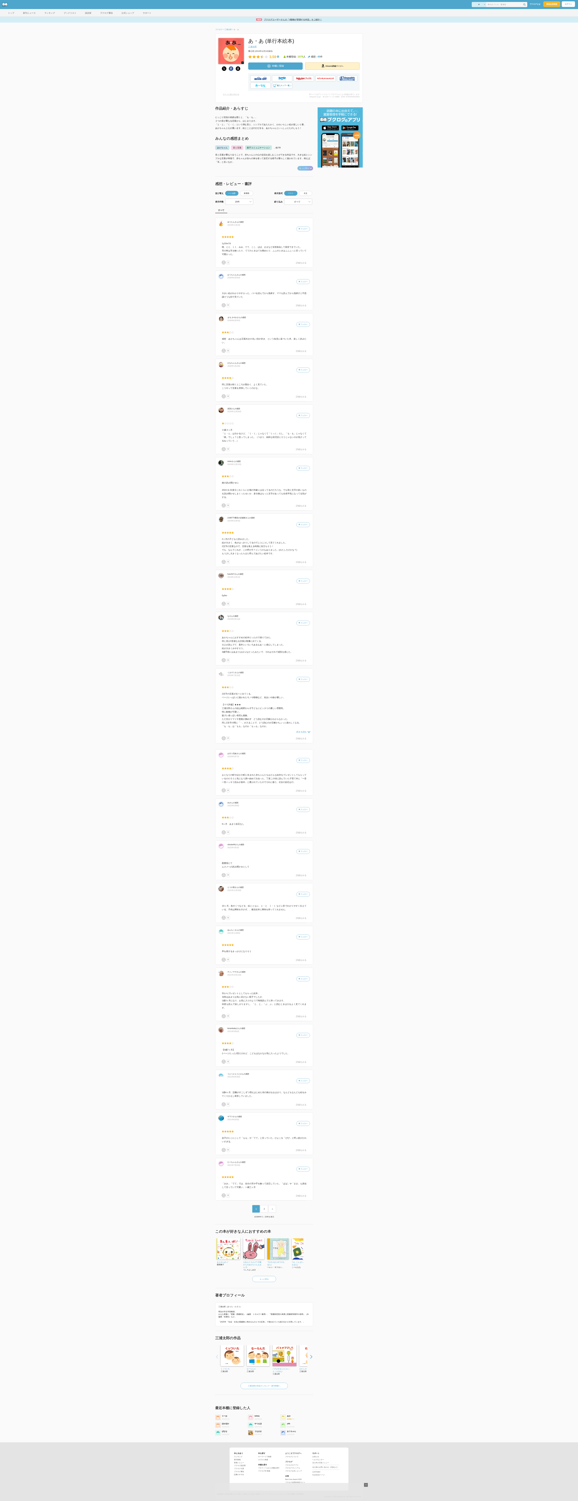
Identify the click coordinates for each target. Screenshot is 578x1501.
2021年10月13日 (234, 975)
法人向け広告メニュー (320, 1463)
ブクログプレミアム (292, 1468)
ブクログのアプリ (291, 1465)
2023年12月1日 (233, 577)
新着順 (246, 193)
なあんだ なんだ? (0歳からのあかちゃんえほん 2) (252, 1264)
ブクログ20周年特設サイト (295, 1482)
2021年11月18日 (234, 890)
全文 (305, 193)
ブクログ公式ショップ (293, 1471)
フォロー (304, 229)
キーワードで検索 (264, 1456)
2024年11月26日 (234, 411)
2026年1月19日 (233, 366)
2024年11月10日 (234, 464)
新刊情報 (237, 1460)
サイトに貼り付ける (231, 94)
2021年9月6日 (233, 1031)
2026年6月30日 (233, 278)
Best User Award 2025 (293, 1479)
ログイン (568, 4)
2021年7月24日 (233, 1165)
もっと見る (304, 168)
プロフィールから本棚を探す (269, 1468)
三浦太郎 (252, 46)
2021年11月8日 (233, 933)
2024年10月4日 (233, 521)
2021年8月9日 (233, 1120)
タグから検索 (263, 1460)
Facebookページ (318, 1475)
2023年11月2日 (233, 225)
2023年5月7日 (233, 756)
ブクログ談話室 (240, 1465)
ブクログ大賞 (239, 1468)
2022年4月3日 (233, 848)
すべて (221, 210)
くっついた (225, 1369)
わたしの (303, 1369)
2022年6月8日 (233, 806)
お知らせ (315, 1456)
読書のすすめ (239, 1474)
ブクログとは (535, 4)
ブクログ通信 (239, 1471)
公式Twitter (316, 1472)
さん (232, 222)
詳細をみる (301, 263)
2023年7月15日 (233, 675)
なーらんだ (251, 1369)
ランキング (238, 1456)
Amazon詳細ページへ (334, 66)
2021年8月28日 (233, 1077)
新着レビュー (239, 1463)
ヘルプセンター (318, 1460)
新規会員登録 (551, 4)
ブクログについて (291, 1456)
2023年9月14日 (233, 619)
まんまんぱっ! (222, 1262)
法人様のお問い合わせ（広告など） (325, 1467)
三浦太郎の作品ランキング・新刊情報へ (264, 1386)
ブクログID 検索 (264, 1471)
